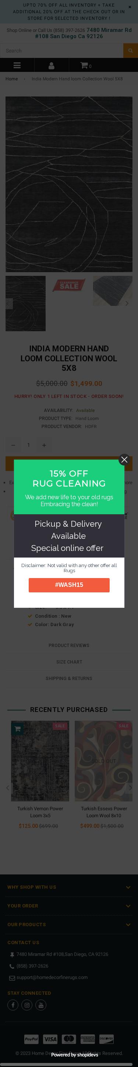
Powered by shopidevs (74, 1054)
